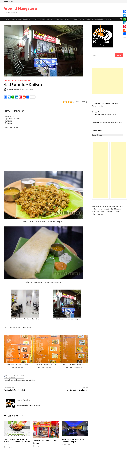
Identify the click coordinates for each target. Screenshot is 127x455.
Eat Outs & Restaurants (43, 19)
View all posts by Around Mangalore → (29, 405)
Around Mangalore (20, 8)
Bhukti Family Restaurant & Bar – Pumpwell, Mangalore (74, 440)
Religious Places (63, 19)
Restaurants (26, 81)
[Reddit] (125, 30)
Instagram (109, 19)
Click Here (95, 122)
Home (7, 19)
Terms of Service (98, 106)
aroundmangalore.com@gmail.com (104, 114)
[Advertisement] (107, 81)
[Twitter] (125, 15)
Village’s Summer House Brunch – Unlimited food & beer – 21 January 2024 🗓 (17, 441)
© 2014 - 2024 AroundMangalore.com (105, 103)
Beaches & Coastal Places (21, 19)
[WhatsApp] (125, 19)
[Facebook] (125, 11)
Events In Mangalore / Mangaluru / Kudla (88, 19)
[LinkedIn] (125, 23)
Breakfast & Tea (9, 81)
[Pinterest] (125, 26)
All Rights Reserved (10, 377)
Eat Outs (18, 81)
